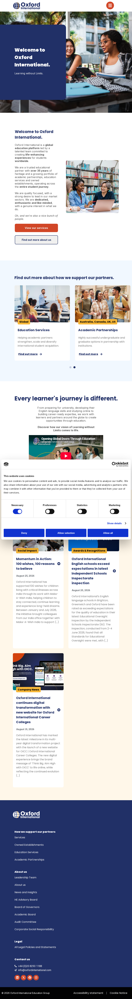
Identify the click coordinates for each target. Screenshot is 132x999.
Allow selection (66, 533)
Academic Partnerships (29, 859)
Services (19, 837)
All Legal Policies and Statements (35, 947)
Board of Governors (26, 907)
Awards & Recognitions (89, 550)
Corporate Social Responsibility (34, 929)
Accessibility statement (88, 993)
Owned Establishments (28, 330)
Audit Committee (25, 922)
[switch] (49, 511)
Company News (28, 689)
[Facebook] (30, 977)
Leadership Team (25, 877)
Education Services (86, 330)
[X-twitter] (23, 977)
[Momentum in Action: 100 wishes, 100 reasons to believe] (58, 563)
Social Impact (27, 550)
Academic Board (25, 914)
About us (20, 885)
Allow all (108, 533)
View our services (36, 228)
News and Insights (25, 892)
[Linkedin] (17, 977)
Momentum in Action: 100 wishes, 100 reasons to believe (35, 564)
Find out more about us (36, 239)
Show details (114, 523)
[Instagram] (36, 977)
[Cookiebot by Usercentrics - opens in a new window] (114, 464)
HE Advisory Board (25, 900)
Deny (24, 533)
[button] (70, 367)
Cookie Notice (118, 993)
